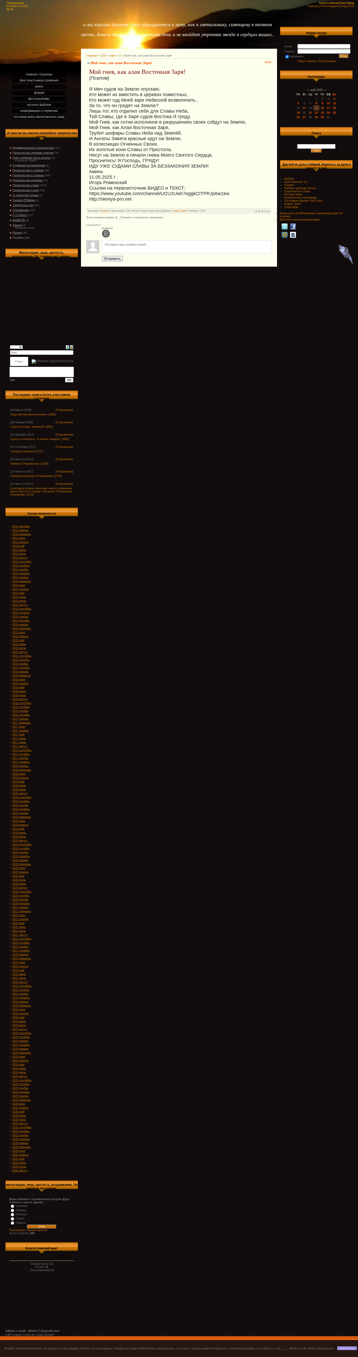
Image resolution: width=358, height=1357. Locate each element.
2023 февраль (21, 1005)
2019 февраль (21, 816)
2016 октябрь (21, 706)
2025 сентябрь (21, 1127)
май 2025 (316, 89)
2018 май (18, 781)
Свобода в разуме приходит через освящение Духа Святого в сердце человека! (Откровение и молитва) (41, 491)
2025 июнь (19, 1115)
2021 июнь (19, 927)
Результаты (17, 1230)
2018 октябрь (21, 801)
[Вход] (106, 234)
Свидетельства (23, 205)
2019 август (20, 840)
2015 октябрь (21, 659)
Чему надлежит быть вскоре (31, 157)
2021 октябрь (21, 942)
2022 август (20, 982)
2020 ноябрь (20, 899)
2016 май (18, 687)
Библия (289, 178)
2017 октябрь (21, 754)
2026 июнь (19, 1162)
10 (328, 103)
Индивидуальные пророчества (33, 147)
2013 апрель (20, 541)
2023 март (19, 1009)
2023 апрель (20, 1013)
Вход (343, 6)
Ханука (17, 225)
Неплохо (21, 1214)
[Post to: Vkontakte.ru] (293, 234)
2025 (103, 55)
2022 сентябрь (21, 985)
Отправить (112, 259)
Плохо (20, 1218)
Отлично (21, 1205)
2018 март (19, 773)
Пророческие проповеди (300, 197)
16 (322, 107)
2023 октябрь (21, 1037)
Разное (17, 232)
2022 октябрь (21, 989)
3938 (44, 463)
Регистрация (329, 6)
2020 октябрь (21, 895)
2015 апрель (20, 636)
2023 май (18, 1017)
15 (119, 55)
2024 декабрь (21, 1092)
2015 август (20, 651)
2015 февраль (21, 628)
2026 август (20, 1170)
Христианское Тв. (296, 181)
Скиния (289, 184)
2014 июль (19, 600)
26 (298, 117)
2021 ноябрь (20, 946)
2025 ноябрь (20, 1135)
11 (334, 103)
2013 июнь (19, 549)
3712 (39, 451)
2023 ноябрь (20, 1040)
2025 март (19, 1103)
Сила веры (291, 206)
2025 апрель (20, 1107)
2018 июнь (19, 785)
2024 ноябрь (20, 1088)
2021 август (20, 934)
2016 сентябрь (21, 703)
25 (334, 112)
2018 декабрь (21, 809)
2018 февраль (21, 769)
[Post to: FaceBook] (293, 226)
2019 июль (19, 836)
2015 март (19, 632)
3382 (65, 439)
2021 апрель (20, 919)
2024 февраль (21, 1052)
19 (298, 112)
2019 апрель (20, 824)
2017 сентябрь (21, 750)
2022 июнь (19, 974)
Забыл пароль (306, 61)
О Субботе (20, 215)
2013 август (20, 557)
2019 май (18, 828)
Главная (312, 6)
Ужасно (21, 1222)
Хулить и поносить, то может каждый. (35, 439)
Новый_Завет (179, 211)
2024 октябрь (21, 1084)
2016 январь (20, 671)
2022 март (19, 962)
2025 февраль (21, 1099)
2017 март (19, 726)
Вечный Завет (293, 194)
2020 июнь (19, 879)
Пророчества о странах (28, 175)
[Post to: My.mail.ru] (284, 234)
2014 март (19, 585)
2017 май (18, 734)
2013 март (19, 538)
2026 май (18, 1158)
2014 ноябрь (20, 616)
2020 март (19, 868)
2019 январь (20, 813)
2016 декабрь (21, 714)
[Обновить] (67, 346)
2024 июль (19, 1072)
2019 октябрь (21, 848)
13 (304, 107)
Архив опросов (37, 1230)
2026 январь (20, 1143)
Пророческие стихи (26, 190)
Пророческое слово (26, 185)
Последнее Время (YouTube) (303, 200)
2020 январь (20, 860)
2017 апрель (20, 730)
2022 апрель (20, 966)
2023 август (20, 1029)
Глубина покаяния (22, 451)
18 (334, 107)
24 (328, 112)
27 (304, 117)
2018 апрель (20, 777)
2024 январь (20, 1048)
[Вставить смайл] (71, 346)
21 (310, 112)
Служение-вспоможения (29, 165)
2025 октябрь (21, 1131)
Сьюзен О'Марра (24, 200)
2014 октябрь (21, 612)
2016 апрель (20, 683)
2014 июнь (19, 596)
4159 (30, 494)
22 (316, 112)
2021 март (19, 915)
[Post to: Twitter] (284, 226)
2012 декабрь (21, 526)
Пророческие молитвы (28, 180)
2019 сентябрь (21, 844)
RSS (351, 6)
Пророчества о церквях (28, 170)
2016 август (20, 699)
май (112, 55)
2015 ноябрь (20, 663)
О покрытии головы (26, 195)
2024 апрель (20, 1060)
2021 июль (19, 930)
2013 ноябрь (20, 569)
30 (322, 117)
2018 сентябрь (21, 797)
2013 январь (20, 530)
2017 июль (19, 742)
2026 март (19, 1150)
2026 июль (19, 1166)
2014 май (18, 593)
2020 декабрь (21, 903)
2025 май (18, 1111)
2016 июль (19, 695)
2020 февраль (21, 864)
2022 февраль (21, 958)
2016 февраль (21, 675)
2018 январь (20, 765)
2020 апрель (20, 871)
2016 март (19, 679)
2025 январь (20, 1095)
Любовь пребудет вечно (300, 188)
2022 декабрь (21, 997)
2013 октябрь (21, 565)
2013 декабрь (21, 573)
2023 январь (20, 1001)
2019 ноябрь (20, 852)
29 (316, 117)
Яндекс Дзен (292, 203)
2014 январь (20, 577)
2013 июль (19, 553)
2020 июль (19, 883)
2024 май (18, 1064)
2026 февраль (21, 1147)
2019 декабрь (21, 856)
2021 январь (20, 907)
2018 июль (19, 789)
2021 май (18, 923)
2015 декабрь (21, 667)
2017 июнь (19, 738)
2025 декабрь (21, 1139)
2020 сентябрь (21, 891)
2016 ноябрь (20, 710)
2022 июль (19, 978)
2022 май (18, 970)
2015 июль (19, 648)
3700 (58, 475)
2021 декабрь (21, 950)
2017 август (20, 746)
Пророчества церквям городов (33, 152)
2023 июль (19, 1025)
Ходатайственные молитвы (28, 414)
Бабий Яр (19, 220)
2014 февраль (21, 581)
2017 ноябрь (20, 758)
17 (328, 107)
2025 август (20, 1123)
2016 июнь (19, 691)
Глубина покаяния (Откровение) (31, 475)
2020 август (20, 887)
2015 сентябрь (21, 655)
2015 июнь (19, 644)
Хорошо (21, 1210)
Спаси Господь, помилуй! (27, 426)
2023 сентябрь (21, 1033)
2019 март (19, 820)
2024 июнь (19, 1068)
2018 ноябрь (20, 805)
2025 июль (19, 1119)
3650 (49, 426)
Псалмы (18, 237)
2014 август (20, 604)
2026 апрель (20, 1154)
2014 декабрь (21, 620)
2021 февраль (21, 911)
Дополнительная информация (299, 219)
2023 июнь (19, 1021)
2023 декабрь (21, 1044)
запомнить (297, 56)
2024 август (20, 1076)
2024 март (19, 1056)
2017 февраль (21, 722)
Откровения (21, 210)
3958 (51, 414)
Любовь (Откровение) (24, 463)
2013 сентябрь (21, 561)
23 (322, 112)
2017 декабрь (21, 761)
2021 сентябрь (21, 938)
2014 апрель (20, 589)
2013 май (18, 545)
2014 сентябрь (21, 608)
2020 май (18, 875)
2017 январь (20, 718)
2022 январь (20, 954)
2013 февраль (21, 534)
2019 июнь (19, 832)
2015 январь (20, 624)
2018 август (20, 793)
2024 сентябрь (21, 1080)
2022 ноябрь (20, 993)
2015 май (18, 640)
